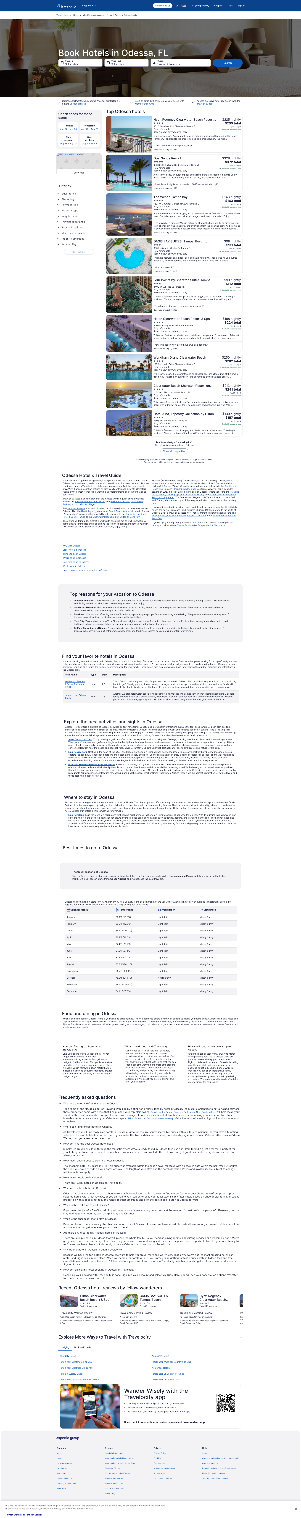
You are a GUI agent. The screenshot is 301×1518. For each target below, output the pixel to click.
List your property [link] (64, 1463)
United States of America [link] (93, 15)
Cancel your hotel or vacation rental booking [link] (221, 1458)
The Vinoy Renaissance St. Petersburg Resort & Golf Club (194, 514)
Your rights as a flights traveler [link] (215, 1478)
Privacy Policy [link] (160, 1453)
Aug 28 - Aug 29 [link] (89, 129)
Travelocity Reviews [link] (114, 1478)
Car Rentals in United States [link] (117, 1473)
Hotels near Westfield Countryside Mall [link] (171, 1361)
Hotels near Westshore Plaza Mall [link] (76, 1361)
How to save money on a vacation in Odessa (85, 570)
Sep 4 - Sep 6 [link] (89, 143)
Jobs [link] (58, 1458)
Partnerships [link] (61, 1468)
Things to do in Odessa (74, 553)
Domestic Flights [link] (112, 1468)
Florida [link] (109, 15)
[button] (150, 1337)
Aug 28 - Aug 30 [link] (68, 143)
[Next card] (238, 1310)
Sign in (241, 5)
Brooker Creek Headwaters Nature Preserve (91, 764)
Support (218, 5)
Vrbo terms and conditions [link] (165, 1468)
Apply (79, 251)
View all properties (174, 451)
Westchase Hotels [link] (160, 1367)
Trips (230, 5)
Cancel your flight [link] (210, 1463)
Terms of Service (33, 1514)
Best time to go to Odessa (76, 562)
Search (228, 62)
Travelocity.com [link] (63, 15)
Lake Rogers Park (77, 752)
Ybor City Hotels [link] (68, 1356)
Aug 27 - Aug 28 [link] (68, 129)
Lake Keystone (76, 815)
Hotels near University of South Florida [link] (79, 1379)
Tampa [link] (118, 15)
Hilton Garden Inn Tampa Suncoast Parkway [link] (150, 1118)
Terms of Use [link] (159, 1463)
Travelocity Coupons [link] (114, 1483)
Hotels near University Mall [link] (165, 1379)
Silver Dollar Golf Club (80, 739)
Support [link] (205, 1453)
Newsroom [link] (61, 1473)
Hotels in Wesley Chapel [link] (72, 1373)
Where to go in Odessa (74, 558)
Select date (72, 64)
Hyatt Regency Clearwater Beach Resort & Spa (105, 511)
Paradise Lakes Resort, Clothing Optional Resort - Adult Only (195, 493)
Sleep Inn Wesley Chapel (185, 489)
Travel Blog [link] (110, 1493)
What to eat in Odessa (74, 566)
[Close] (296, 1509)
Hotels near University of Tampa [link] (167, 1373)
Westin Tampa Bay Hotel (182, 525)
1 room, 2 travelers (168, 64)
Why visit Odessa (71, 545)
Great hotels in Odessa (74, 549)
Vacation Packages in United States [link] (120, 1463)
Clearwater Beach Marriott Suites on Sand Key (116, 516)
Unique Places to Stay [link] (114, 1488)
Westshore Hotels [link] (160, 1356)
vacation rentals (78, 103)
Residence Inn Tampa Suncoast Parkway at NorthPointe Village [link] (183, 1112)
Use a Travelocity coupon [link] (213, 1473)
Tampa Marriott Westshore (211, 525)
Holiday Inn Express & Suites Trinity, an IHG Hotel (75, 684)
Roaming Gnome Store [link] (66, 1483)
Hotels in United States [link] (115, 1453)
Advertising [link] (61, 1488)
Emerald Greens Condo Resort (90, 501)
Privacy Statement (15, 1514)
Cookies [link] (157, 1458)
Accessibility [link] (159, 1473)
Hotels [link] (76, 15)
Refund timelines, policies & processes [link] (219, 1468)
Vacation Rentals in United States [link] (119, 1458)
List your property (200, 5)
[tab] (65, 1347)
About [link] (59, 1453)
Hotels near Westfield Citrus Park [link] (76, 1367)
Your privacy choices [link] (163, 1478)
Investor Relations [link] (64, 1478)
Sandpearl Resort (76, 508)
